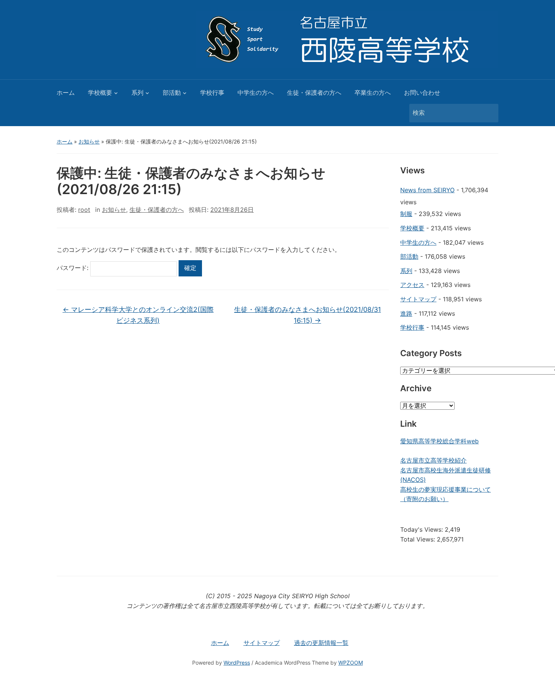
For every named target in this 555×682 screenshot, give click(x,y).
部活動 (172, 92)
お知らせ (89, 141)
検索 (489, 113)
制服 (406, 214)
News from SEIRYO (427, 190)
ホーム (66, 92)
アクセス (412, 285)
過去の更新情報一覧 (321, 643)
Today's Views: (422, 529)
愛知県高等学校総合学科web (439, 441)
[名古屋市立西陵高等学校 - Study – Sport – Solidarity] (347, 39)
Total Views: (418, 539)
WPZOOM (350, 662)
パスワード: (73, 268)
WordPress (237, 662)
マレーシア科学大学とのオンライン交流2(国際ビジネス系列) (138, 315)
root (84, 209)
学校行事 (212, 92)
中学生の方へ (255, 92)
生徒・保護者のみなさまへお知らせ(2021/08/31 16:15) (307, 315)
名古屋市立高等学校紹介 (433, 460)
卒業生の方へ (373, 92)
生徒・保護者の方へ (314, 92)
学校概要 (100, 92)
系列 (137, 92)
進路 (406, 313)
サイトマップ (418, 299)
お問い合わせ (422, 92)
